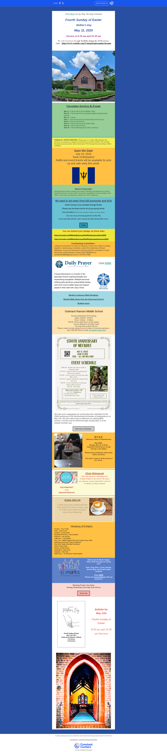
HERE (108, 263)
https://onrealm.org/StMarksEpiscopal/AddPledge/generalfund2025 (80, 235)
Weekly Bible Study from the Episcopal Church (83, 299)
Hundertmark (77, 542)
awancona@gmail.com (67, 492)
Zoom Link (83, 593)
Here (72, 13)
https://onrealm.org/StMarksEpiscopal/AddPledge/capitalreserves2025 (81, 239)
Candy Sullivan (99, 577)
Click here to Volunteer (83, 429)
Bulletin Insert (84, 303)
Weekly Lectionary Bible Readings (83, 295)
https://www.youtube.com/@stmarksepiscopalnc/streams (86, 43)
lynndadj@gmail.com (97, 330)
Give (83, 225)
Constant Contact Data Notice (88, 740)
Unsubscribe (74, 740)
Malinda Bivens (100, 447)
